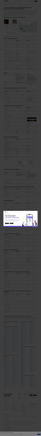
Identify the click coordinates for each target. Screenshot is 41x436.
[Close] (36, 211)
